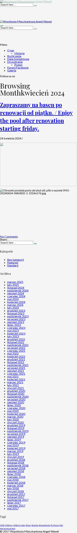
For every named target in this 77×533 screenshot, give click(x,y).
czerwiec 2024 (16, 296)
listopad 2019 (15, 428)
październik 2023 (17, 316)
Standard (12, 265)
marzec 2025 (15, 282)
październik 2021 (17, 365)
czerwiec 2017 (16, 505)
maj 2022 (13, 353)
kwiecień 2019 (16, 448)
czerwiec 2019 (16, 442)
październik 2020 (17, 396)
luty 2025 (13, 284)
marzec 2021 (15, 382)
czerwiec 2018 (16, 477)
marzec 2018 (15, 485)
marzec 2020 (15, 416)
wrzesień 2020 (16, 399)
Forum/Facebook (18, 67)
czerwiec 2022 (16, 350)
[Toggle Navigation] (1, 25)
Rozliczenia (14, 56)
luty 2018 (13, 488)
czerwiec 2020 (16, 408)
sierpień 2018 (15, 471)
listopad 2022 (15, 342)
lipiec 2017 (14, 502)
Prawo (18, 64)
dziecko (35, 525)
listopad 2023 (15, 313)
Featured (12, 262)
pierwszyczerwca (7, 528)
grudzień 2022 (16, 339)
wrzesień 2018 (16, 468)
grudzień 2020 (16, 390)
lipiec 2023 (14, 325)
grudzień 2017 (16, 494)
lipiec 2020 (14, 405)
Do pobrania (15, 61)
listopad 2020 (15, 393)
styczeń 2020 (15, 422)
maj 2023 (13, 330)
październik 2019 (17, 431)
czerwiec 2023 (16, 327)
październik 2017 (17, 499)
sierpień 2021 (15, 370)
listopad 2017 (15, 497)
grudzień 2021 (16, 359)
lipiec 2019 (14, 439)
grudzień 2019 (16, 425)
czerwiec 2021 (16, 373)
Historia (19, 53)
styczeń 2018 (15, 491)
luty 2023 (13, 336)
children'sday (19, 525)
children (9, 525)
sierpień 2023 (15, 322)
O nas (10, 50)
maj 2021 (13, 376)
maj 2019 (13, 445)
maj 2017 (13, 508)
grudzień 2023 (16, 310)
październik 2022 (17, 345)
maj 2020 (13, 411)
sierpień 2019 (15, 436)
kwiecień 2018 (16, 482)
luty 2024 (13, 307)
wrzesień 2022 (16, 347)
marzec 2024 (15, 304)
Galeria (11, 70)
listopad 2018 (15, 462)
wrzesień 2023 (16, 319)
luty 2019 (13, 454)
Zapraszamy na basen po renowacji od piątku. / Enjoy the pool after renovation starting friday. (36, 116)
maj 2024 (13, 299)
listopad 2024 (15, 287)
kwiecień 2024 (16, 302)
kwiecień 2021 (16, 379)
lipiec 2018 (14, 474)
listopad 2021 (15, 362)
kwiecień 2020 (16, 413)
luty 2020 (13, 419)
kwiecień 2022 (16, 356)
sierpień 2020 (15, 402)
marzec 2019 (15, 451)
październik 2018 (17, 465)
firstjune (55, 525)
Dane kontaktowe (18, 59)
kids (61, 525)
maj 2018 (13, 479)
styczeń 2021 (15, 388)
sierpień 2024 (15, 293)
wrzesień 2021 (16, 368)
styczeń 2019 (15, 456)
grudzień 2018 (16, 459)
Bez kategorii (15, 259)
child (2, 525)
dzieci (28, 525)
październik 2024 (17, 290)
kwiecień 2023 (16, 333)
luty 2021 (13, 385)
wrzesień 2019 (16, 434)
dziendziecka (44, 525)
